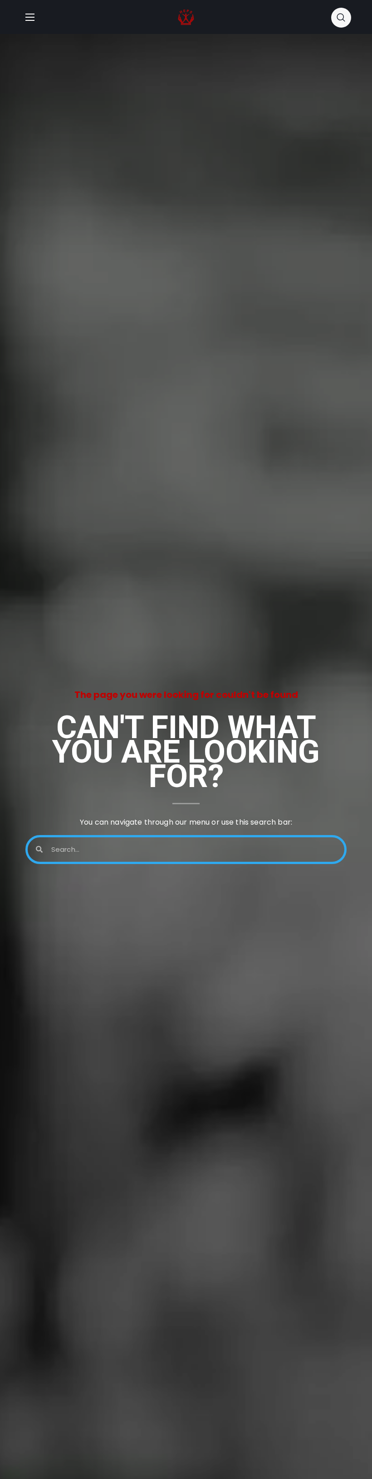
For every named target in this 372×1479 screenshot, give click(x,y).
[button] (341, 17)
